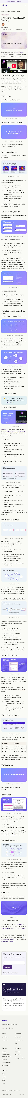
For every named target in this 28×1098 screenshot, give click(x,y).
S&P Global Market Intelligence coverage (6, 1055)
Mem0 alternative (5, 1065)
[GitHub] (6, 1028)
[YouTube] (12, 1028)
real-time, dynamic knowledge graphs (16, 431)
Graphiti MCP (21, 928)
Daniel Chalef (4, 27)
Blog (2, 11)
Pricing (3, 1080)
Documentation (18, 1037)
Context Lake (5, 1040)
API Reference (18, 1040)
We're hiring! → (14, 1)
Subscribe (7, 967)
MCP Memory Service (7, 928)
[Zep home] (4, 5)
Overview (17, 1051)
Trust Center (4, 1059)
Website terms (23, 1095)
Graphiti (3, 429)
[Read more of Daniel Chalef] (3, 24)
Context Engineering (6, 1062)
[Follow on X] (3, 1028)
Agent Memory (5, 1037)
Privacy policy (5, 1094)
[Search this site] (22, 5)
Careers (3, 1077)
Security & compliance (20, 1058)
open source (19, 924)
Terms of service (13, 1095)
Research (4, 1051)
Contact (3, 1083)
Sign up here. (10, 402)
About (3, 1074)
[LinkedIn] (9, 1028)
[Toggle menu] (25, 5)
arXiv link (12, 835)
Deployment (17, 1055)
